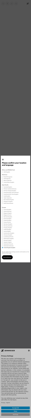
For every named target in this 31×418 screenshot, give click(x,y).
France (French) (7, 222)
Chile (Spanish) (7, 178)
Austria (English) (7, 209)
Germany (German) (8, 225)
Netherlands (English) (9, 238)
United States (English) (9, 182)
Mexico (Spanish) (8, 180)
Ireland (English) (7, 229)
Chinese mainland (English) (10, 190)
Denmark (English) (8, 216)
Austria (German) (7, 211)
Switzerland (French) (8, 244)
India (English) (7, 196)
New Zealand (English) (9, 199)
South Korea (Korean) (8, 203)
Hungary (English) (8, 227)
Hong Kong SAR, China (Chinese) (11, 192)
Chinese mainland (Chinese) (10, 188)
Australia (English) (8, 187)
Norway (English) (7, 240)
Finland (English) (7, 220)
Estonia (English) (7, 218)
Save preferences (7, 257)
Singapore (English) (8, 201)
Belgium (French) (7, 215)
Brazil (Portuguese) (8, 176)
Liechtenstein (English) (9, 233)
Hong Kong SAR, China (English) (11, 194)
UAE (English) (7, 172)
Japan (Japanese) (8, 197)
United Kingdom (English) (9, 247)
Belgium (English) (8, 213)
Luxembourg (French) (8, 236)
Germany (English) (8, 224)
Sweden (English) (8, 242)
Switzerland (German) (8, 245)
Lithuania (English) (8, 235)
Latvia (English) (7, 231)
